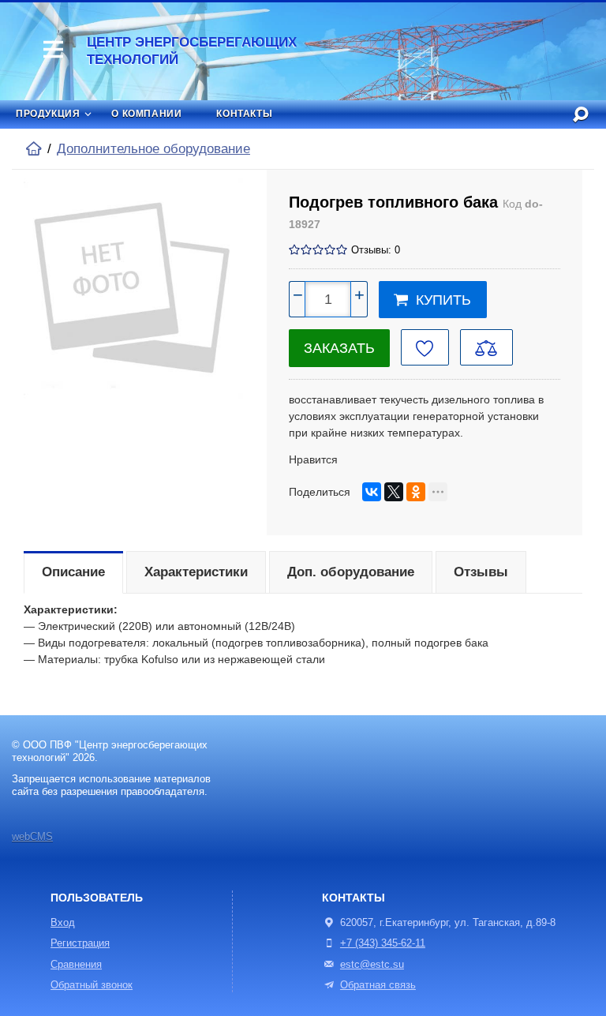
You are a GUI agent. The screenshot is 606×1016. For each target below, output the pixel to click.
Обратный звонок (91, 985)
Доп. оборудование (350, 571)
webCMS (32, 836)
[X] (393, 491)
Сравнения (76, 964)
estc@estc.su (372, 964)
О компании (146, 113)
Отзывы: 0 (375, 250)
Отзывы (481, 571)
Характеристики (196, 571)
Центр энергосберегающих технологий (192, 51)
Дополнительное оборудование (153, 148)
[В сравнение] (486, 347)
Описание (73, 571)
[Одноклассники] (415, 491)
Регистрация (80, 943)
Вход (62, 922)
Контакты (244, 113)
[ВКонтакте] (371, 491)
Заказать (339, 348)
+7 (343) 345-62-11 (382, 943)
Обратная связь (378, 985)
